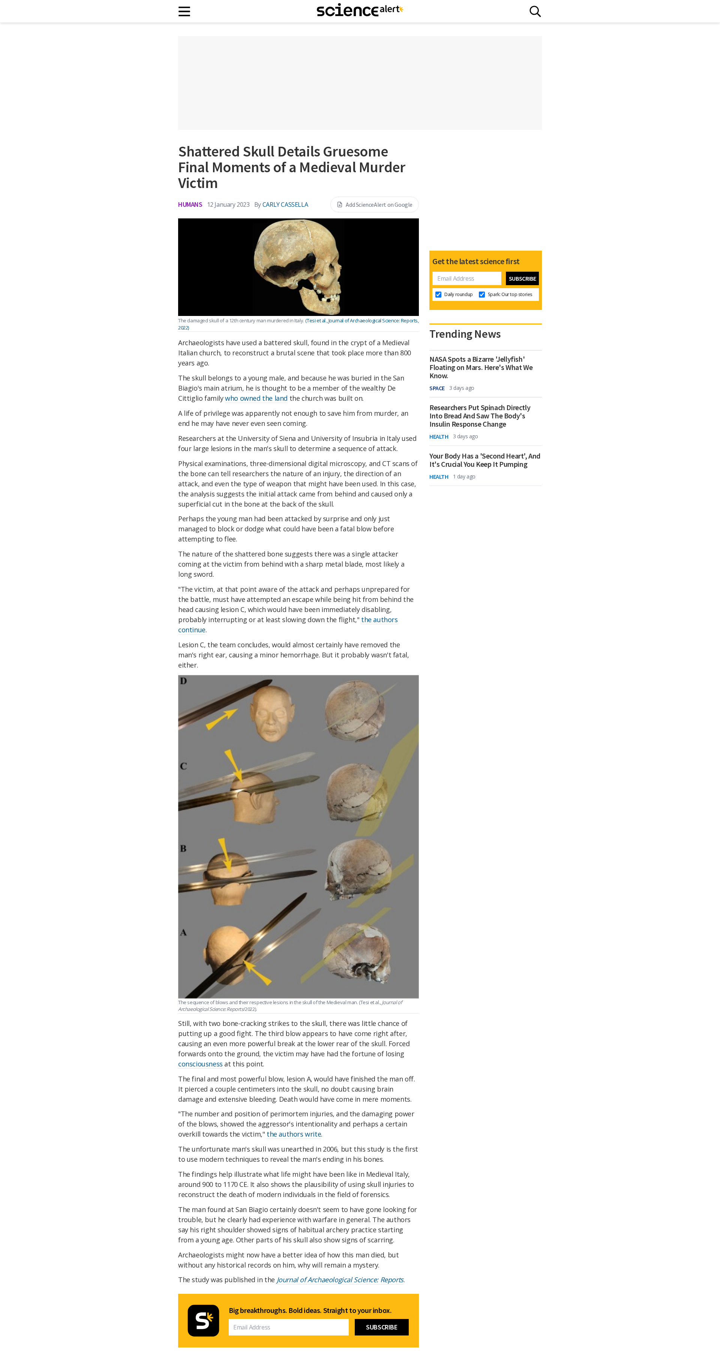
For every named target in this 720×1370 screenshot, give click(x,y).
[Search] (535, 11)
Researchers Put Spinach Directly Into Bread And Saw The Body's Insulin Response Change (479, 415)
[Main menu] (184, 11)
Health (438, 436)
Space (437, 388)
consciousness (200, 1063)
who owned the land (256, 398)
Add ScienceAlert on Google (379, 204)
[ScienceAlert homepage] (360, 11)
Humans (190, 204)
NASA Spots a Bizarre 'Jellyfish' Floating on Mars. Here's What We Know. (480, 367)
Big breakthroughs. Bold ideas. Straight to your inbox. (310, 1310)
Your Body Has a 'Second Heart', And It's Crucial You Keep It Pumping (484, 460)
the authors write (294, 1133)
